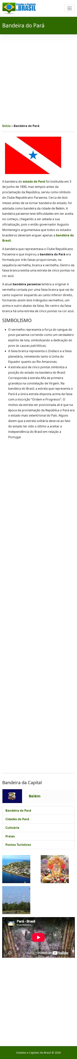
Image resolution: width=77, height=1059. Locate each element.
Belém (35, 796)
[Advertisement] (38, 78)
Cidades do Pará (17, 819)
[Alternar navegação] (69, 8)
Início (6, 126)
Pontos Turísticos (18, 845)
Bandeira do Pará (18, 810)
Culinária (12, 828)
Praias (10, 836)
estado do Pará (34, 181)
